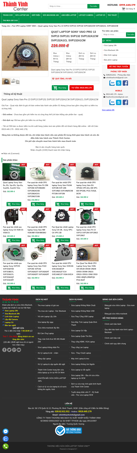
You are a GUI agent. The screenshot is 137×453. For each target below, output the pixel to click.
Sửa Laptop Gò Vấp (79, 331)
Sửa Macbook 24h (51, 15)
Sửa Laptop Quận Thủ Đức (81, 336)
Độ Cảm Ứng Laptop (46, 333)
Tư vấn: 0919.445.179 (81, 88)
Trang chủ (8, 15)
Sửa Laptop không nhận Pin (48, 347)
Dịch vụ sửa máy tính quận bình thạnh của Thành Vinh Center (86, 385)
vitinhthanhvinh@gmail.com (116, 78)
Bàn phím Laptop (110, 60)
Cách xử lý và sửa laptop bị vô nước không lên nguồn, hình (52, 388)
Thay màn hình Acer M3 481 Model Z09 (51, 340)
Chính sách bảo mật (112, 338)
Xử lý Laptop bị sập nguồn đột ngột (51, 364)
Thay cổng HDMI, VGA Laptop (83, 342)
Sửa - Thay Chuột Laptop (81, 353)
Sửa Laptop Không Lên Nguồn (83, 364)
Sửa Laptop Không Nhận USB (82, 311)
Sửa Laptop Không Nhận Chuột (83, 305)
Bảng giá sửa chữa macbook (116, 314)
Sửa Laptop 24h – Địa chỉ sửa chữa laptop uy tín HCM (85, 376)
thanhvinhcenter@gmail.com (117, 97)
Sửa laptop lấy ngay (45, 322)
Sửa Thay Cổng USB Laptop (82, 317)
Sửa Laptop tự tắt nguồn (80, 370)
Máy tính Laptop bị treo (80, 359)
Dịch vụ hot (42, 299)
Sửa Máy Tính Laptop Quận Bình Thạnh (84, 323)
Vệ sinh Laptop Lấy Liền (47, 317)
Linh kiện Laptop (68, 15)
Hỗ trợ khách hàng (113, 318)
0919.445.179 (111, 94)
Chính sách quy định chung (115, 344)
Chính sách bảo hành (113, 324)
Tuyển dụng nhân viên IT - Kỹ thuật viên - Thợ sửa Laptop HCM (85, 393)
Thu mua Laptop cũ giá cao (48, 305)
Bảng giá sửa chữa (113, 299)
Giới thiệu (36, 15)
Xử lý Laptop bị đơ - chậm (48, 353)
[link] (15, 10)
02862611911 (111, 75)
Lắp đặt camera (86, 15)
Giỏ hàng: (130, 9)
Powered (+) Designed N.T (68, 449)
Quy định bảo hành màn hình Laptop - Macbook (119, 331)
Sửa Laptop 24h (22, 15)
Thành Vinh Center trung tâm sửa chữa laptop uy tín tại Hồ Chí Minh (51, 371)
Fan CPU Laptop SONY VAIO (24, 26)
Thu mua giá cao (10, 20)
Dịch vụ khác (76, 299)
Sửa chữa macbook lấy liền (48, 328)
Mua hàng (16, 204)
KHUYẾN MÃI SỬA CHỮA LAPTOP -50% (52, 379)
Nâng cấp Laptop (44, 359)
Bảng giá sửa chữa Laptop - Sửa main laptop (120, 306)
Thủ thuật (112, 15)
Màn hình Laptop (110, 55)
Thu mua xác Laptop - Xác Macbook (52, 311)
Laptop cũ (100, 15)
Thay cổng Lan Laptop (79, 347)
